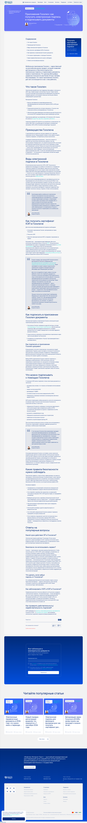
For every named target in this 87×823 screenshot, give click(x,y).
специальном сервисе (42, 612)
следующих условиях (47, 668)
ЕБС (48, 243)
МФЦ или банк (39, 176)
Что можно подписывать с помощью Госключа (39, 55)
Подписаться (43, 672)
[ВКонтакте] (59, 620)
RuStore (53, 118)
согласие (34, 663)
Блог (8, 7)
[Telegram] (60, 620)
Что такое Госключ (32, 42)
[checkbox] (28, 663)
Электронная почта (32, 658)
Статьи (9, 9)
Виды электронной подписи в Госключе (37, 47)
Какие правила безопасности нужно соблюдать (39, 58)
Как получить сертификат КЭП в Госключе (38, 50)
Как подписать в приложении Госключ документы (40, 53)
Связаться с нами (78, 2)
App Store (41, 118)
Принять (14, 818)
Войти (70, 2)
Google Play (35, 118)
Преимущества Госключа (33, 45)
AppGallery (46, 118)
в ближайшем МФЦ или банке (52, 252)
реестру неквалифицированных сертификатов (48, 611)
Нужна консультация (30, 767)
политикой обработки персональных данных (47, 665)
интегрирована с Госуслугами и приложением (39, 327)
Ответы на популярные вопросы (35, 60)
